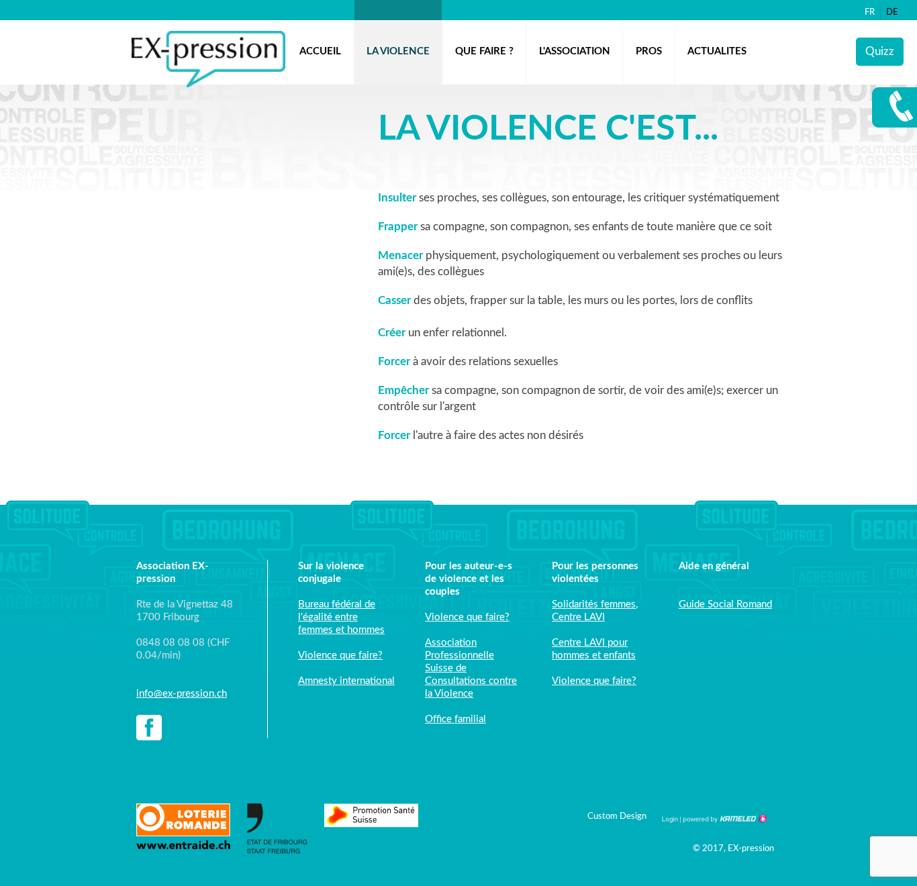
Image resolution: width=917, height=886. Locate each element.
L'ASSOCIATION (574, 51)
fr (870, 12)
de (892, 12)
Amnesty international (346, 681)
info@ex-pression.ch (181, 694)
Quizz (879, 51)
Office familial (455, 719)
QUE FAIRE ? (484, 51)
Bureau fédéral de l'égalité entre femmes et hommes (341, 617)
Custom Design (616, 816)
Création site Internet (723, 819)
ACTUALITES (716, 51)
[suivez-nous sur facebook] (149, 729)
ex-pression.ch (208, 59)
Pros (649, 51)
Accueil (320, 51)
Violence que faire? (340, 655)
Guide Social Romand (725, 604)
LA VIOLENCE (398, 51)
